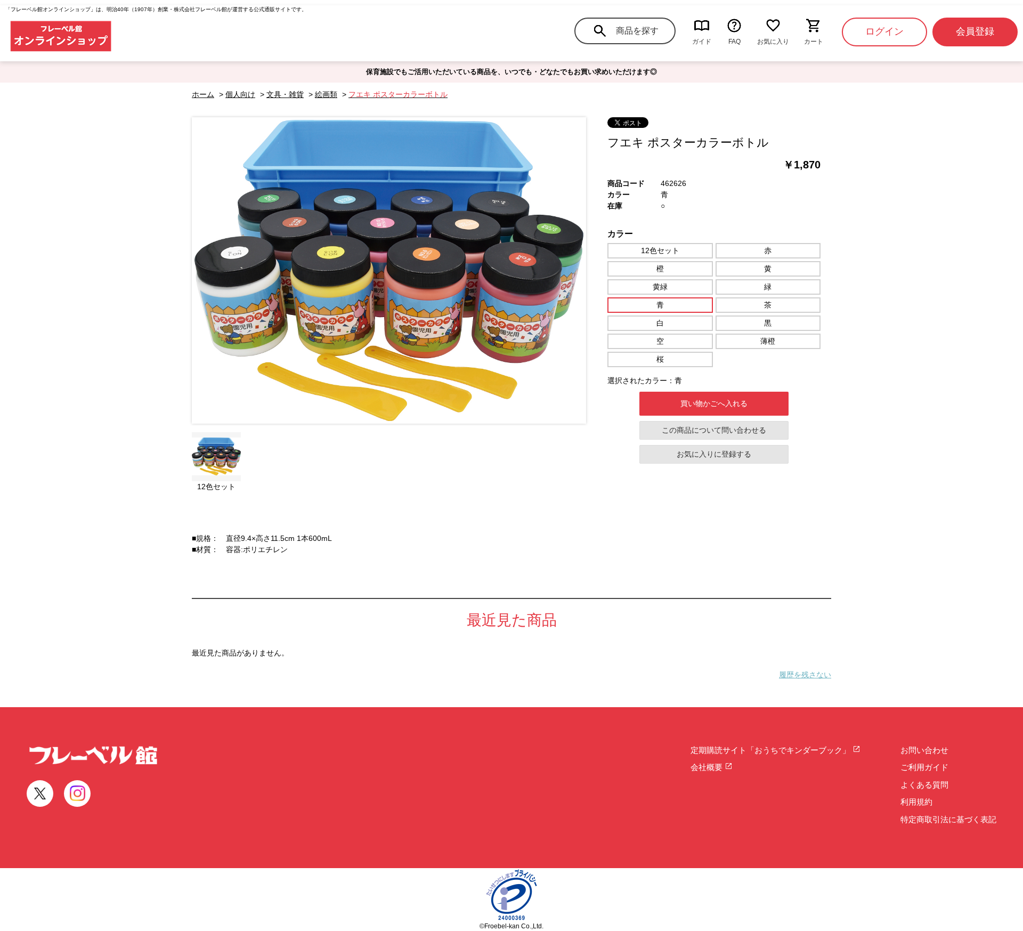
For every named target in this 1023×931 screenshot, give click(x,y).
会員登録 (975, 31)
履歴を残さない (805, 674)
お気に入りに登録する (714, 454)
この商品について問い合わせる (714, 430)
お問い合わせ (924, 750)
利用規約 (916, 801)
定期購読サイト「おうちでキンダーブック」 (771, 750)
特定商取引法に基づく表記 (948, 819)
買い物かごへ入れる (714, 403)
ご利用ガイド (924, 767)
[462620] (216, 456)
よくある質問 (924, 784)
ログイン (884, 31)
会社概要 (708, 767)
